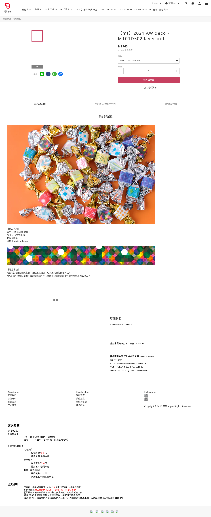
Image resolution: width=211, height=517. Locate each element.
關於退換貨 (81, 401)
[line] (42, 74)
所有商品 (27, 9)
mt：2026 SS (109, 9)
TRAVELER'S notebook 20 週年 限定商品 (144, 9)
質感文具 (12, 401)
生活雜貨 (65, 9)
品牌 (37, 9)
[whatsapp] (54, 74)
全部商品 (7, 18)
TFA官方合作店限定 (87, 9)
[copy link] (60, 74)
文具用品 (50, 9)
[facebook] (48, 74)
